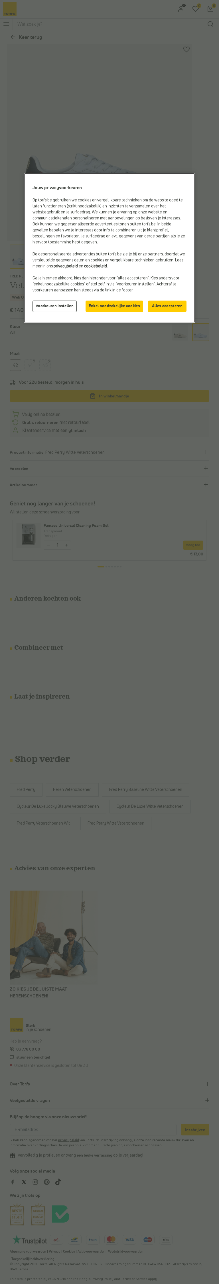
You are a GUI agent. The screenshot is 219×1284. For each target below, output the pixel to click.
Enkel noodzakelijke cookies (114, 306)
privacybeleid (66, 266)
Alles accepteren (167, 306)
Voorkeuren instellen (55, 306)
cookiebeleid (95, 266)
